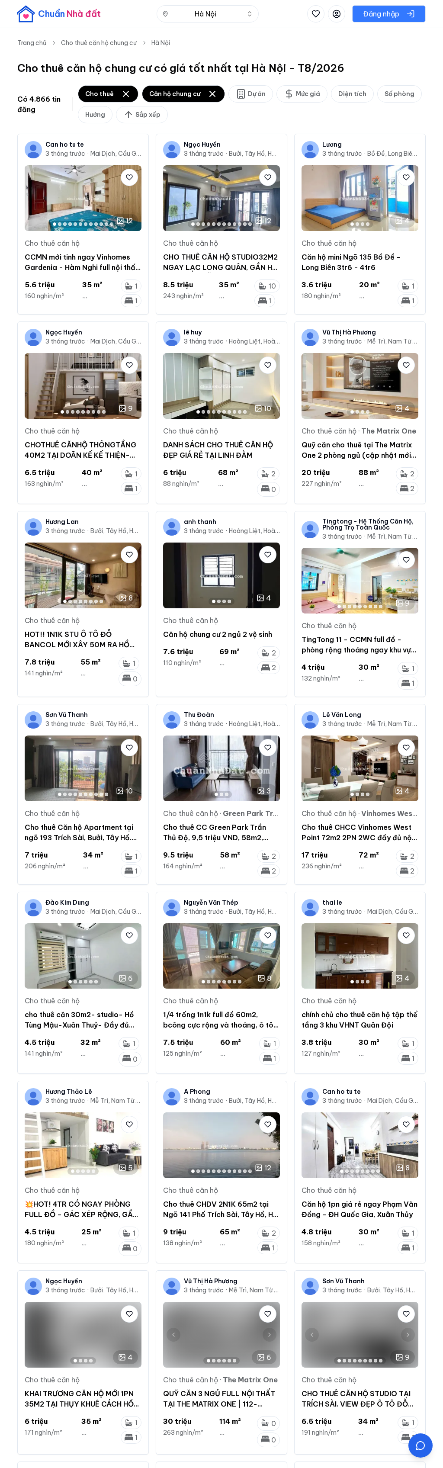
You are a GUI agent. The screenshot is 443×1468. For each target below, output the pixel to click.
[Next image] (131, 198)
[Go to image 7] (85, 224)
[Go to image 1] (54, 224)
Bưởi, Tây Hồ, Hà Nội (254, 153)
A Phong (197, 1092)
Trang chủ (31, 43)
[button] (420, 1445)
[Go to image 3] (65, 224)
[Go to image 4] (70, 224)
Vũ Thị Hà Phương (349, 332)
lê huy (193, 332)
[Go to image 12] (111, 224)
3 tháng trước (65, 153)
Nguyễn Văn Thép (211, 902)
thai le (332, 902)
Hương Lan (62, 522)
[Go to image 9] (96, 224)
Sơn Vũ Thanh (66, 715)
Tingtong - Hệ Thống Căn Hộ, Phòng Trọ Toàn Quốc (368, 524)
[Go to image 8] (91, 224)
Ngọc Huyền (202, 144)
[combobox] (208, 13)
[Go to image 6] (80, 224)
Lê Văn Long (341, 715)
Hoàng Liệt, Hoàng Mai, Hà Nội (254, 341)
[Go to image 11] (106, 224)
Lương (332, 144)
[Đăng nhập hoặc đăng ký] (336, 13)
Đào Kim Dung (67, 902)
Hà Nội (160, 43)
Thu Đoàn (199, 715)
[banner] (59, 13)
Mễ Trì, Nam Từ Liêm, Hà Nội (392, 341)
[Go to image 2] (59, 224)
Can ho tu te (64, 144)
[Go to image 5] (75, 224)
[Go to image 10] (101, 224)
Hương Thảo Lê (68, 1092)
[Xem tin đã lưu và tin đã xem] (315, 13)
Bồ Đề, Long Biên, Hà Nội (392, 153)
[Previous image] (35, 198)
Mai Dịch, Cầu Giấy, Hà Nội (115, 153)
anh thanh (200, 522)
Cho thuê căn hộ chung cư (99, 43)
